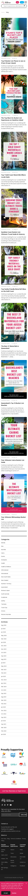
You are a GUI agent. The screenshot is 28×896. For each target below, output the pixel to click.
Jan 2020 (3, 734)
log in (22, 2)
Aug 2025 (3, 659)
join (17, 2)
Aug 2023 (3, 697)
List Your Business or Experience (14, 791)
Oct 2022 (3, 714)
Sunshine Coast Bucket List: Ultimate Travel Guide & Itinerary (13, 233)
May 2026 (4, 635)
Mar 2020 (3, 727)
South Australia (5, 594)
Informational (4, 570)
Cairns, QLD (4, 855)
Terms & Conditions (15, 838)
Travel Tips (4, 607)
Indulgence (13, 866)
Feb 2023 (3, 703)
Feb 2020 (3, 731)
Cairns (2, 553)
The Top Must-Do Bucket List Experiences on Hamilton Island (12, 119)
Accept (6, 893)
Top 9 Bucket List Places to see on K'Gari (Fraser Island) (13, 62)
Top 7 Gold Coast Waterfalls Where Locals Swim (13, 176)
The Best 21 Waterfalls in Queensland (10, 347)
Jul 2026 (3, 628)
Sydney (3, 600)
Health (3, 563)
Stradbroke (4, 597)
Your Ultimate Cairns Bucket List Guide (12, 461)
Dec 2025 (3, 645)
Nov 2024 (3, 679)
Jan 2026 (3, 642)
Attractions (13, 857)
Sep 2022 (3, 717)
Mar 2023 (3, 700)
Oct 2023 (3, 690)
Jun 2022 (3, 720)
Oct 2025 (3, 652)
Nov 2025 (3, 649)
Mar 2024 (3, 686)
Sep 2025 (3, 656)
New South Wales (6, 577)
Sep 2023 (3, 693)
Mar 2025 (3, 669)
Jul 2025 (3, 662)
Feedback (22, 866)
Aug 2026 (3, 625)
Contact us (23, 862)
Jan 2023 (3, 707)
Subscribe (24, 814)
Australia (3, 549)
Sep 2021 (3, 724)
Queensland (4, 587)
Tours (12, 853)
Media (21, 853)
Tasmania (3, 604)
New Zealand (4, 580)
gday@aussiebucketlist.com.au (10, 831)
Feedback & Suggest (7, 829)
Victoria (3, 611)
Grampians (4, 560)
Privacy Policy (13, 888)
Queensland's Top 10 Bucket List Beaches (12, 404)
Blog (8, 838)
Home (3, 12)
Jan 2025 (3, 676)
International (4, 573)
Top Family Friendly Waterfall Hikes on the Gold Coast (13, 290)
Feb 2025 (3, 673)
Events (3, 556)
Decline (14, 893)
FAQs (21, 849)
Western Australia (6, 614)
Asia (2, 546)
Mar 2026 (3, 639)
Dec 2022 (3, 710)
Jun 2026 (3, 632)
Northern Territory (6, 583)
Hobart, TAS (4, 858)
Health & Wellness (6, 566)
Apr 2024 (3, 683)
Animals (3, 542)
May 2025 (4, 666)
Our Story (3, 838)
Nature (12, 849)
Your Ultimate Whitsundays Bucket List (13, 518)
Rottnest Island (5, 590)
